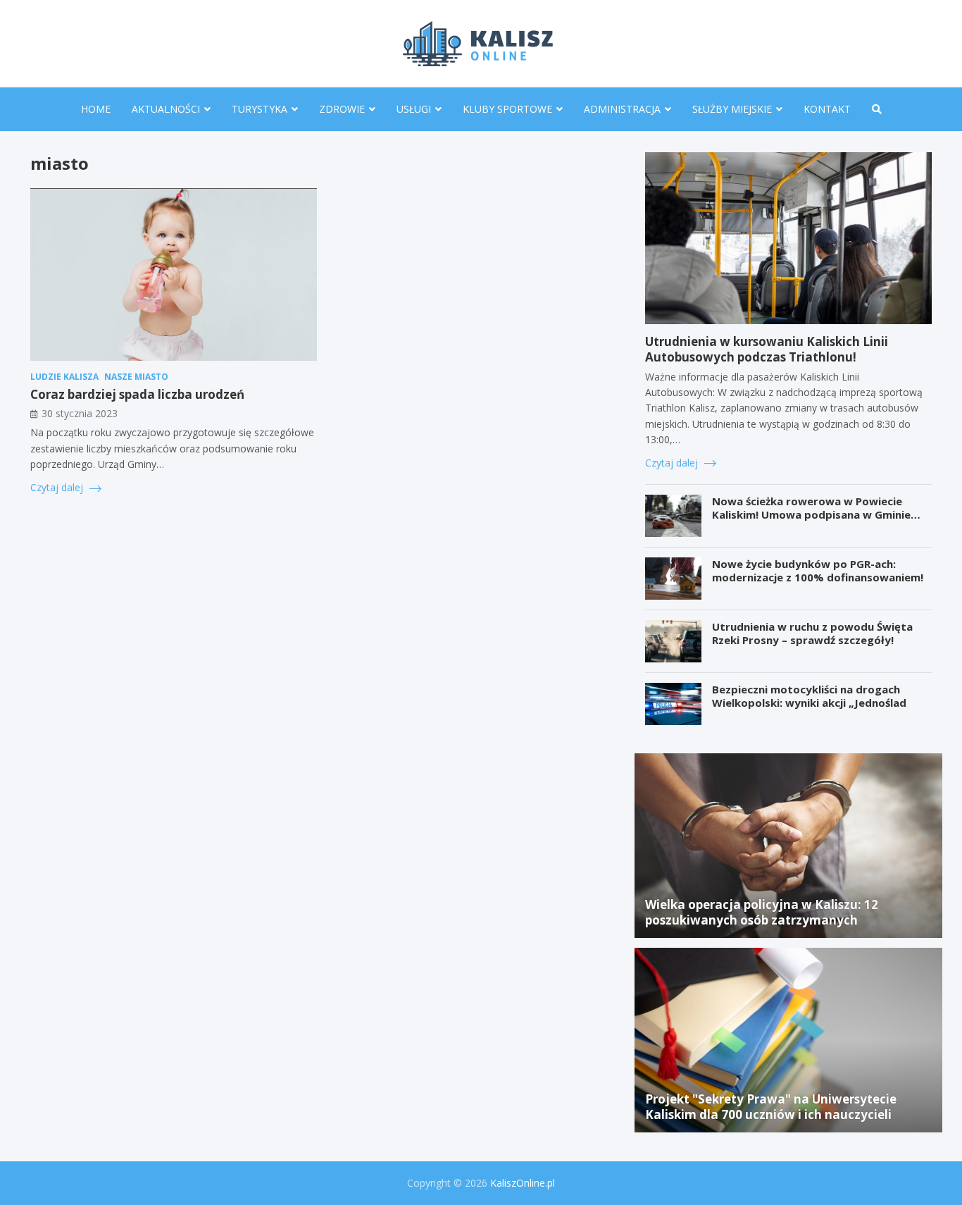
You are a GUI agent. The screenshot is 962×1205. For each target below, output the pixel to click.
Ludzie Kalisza (64, 377)
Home (96, 109)
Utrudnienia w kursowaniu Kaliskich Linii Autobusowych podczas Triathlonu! (766, 349)
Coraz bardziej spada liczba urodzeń (137, 395)
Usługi (413, 109)
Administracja (622, 109)
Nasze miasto (136, 377)
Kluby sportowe (507, 109)
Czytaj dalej (58, 487)
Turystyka (259, 109)
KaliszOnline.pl (522, 1182)
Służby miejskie (732, 109)
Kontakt (827, 109)
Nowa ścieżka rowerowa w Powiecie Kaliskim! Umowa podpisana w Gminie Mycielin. (811, 515)
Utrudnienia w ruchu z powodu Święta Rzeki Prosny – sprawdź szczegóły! (812, 633)
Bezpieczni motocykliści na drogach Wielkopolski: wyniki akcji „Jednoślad (809, 696)
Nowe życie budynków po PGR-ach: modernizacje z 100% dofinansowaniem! (817, 571)
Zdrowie (342, 109)
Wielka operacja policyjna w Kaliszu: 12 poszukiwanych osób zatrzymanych (761, 912)
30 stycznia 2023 (80, 414)
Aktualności (166, 109)
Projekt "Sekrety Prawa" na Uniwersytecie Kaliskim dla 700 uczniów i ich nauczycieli (771, 1107)
